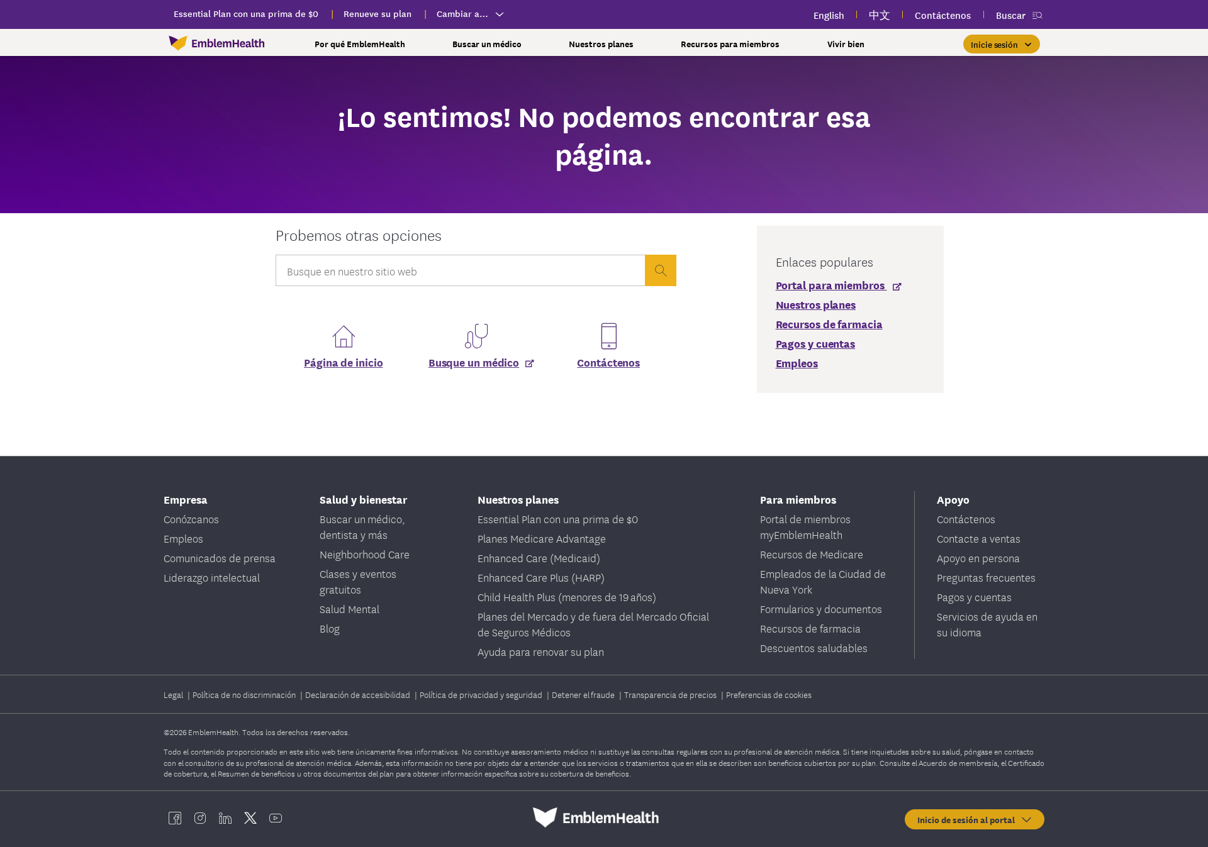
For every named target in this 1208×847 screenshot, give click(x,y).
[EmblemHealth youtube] (275, 817)
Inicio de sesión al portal (968, 819)
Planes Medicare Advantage (542, 538)
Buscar (1011, 14)
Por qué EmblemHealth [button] (360, 43)
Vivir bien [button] (845, 43)
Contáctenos (608, 362)
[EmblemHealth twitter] (250, 817)
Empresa (186, 499)
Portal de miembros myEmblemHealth (805, 526)
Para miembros (798, 499)
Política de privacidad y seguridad (482, 694)
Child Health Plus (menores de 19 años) (567, 596)
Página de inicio (343, 362)
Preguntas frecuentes (986, 577)
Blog (330, 628)
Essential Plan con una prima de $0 (558, 518)
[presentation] (660, 270)
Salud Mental (349, 608)
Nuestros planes (518, 499)
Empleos (183, 538)
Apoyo (953, 499)
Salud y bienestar (363, 499)
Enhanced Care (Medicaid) (539, 557)
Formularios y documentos (821, 608)
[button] (1001, 44)
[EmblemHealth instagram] (200, 817)
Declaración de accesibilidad (358, 694)
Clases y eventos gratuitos (358, 581)
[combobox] (460, 273)
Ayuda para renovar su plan (541, 651)
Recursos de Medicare (811, 554)
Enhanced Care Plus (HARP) (541, 577)
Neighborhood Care (365, 554)
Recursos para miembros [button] (730, 43)
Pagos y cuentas (974, 596)
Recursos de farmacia (810, 628)
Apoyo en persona (978, 557)
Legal (174, 694)
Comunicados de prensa (220, 557)
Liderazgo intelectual (212, 577)
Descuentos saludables (814, 647)
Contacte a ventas (979, 538)
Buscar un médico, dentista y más (362, 526)
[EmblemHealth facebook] (175, 817)
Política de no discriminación (245, 694)
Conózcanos (191, 518)
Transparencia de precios (671, 694)
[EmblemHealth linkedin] (225, 817)
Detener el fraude (584, 694)
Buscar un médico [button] (487, 43)
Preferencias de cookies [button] (769, 694)
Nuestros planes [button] (601, 43)
